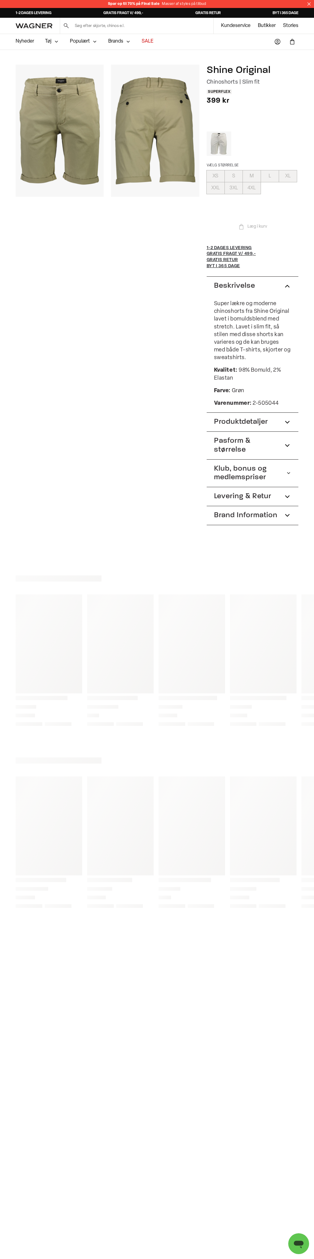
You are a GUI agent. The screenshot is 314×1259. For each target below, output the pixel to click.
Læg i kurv (257, 226)
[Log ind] (277, 41)
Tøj (48, 41)
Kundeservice (236, 25)
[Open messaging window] (298, 1243)
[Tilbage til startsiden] (34, 25)
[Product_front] (60, 131)
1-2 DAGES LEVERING (34, 13)
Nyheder (25, 41)
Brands (115, 41)
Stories (290, 25)
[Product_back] (155, 131)
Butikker (267, 25)
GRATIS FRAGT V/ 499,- (123, 13)
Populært (80, 41)
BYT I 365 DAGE (285, 13)
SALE (147, 41)
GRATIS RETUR (208, 13)
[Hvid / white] (219, 143)
